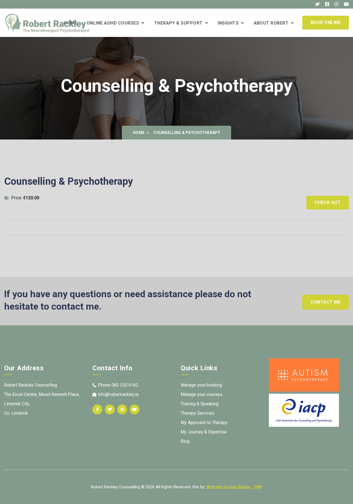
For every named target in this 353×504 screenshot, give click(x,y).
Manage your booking (201, 385)
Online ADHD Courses (114, 23)
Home (70, 22)
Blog (185, 441)
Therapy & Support (179, 23)
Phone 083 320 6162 (118, 385)
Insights (229, 23)
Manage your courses (201, 394)
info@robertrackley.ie (118, 394)
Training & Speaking (199, 403)
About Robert (272, 23)
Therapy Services (197, 413)
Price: (24, 197)
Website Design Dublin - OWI (234, 486)
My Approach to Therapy (204, 422)
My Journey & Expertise (204, 432)
